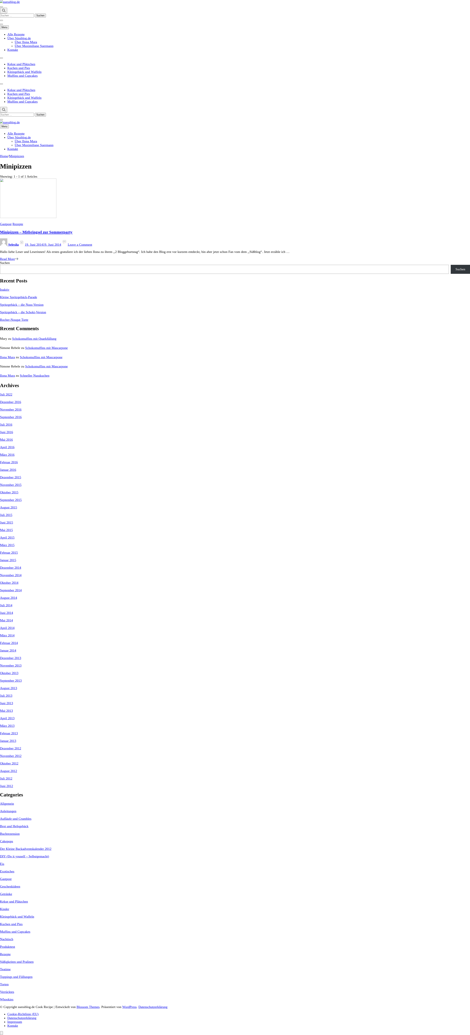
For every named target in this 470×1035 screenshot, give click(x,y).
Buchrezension (10, 834)
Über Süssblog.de (19, 38)
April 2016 (7, 447)
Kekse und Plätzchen (21, 64)
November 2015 (10, 485)
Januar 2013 (8, 741)
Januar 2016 (8, 470)
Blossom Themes (88, 1007)
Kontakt (12, 50)
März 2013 (7, 726)
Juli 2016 (6, 424)
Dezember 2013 (10, 658)
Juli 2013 (6, 695)
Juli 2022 (6, 394)
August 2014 (8, 598)
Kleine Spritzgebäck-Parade (18, 297)
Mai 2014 (6, 620)
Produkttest (7, 947)
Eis (2, 864)
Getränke (6, 894)
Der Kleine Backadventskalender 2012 (25, 849)
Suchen (5, 263)
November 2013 (10, 665)
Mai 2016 (6, 439)
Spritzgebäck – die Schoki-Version (23, 312)
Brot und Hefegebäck (14, 826)
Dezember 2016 (10, 402)
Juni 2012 (6, 786)
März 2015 (7, 545)
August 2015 (8, 507)
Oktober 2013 (9, 673)
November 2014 (10, 575)
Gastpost (6, 224)
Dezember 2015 (10, 477)
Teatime (5, 969)
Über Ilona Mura (26, 42)
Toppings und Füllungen (16, 977)
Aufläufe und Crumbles (15, 819)
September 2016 (11, 417)
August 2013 (8, 688)
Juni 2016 (6, 432)
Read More (7, 259)
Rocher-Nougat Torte (14, 320)
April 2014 (7, 628)
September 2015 (11, 500)
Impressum (14, 1022)
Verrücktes (7, 992)
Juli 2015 (6, 515)
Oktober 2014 (9, 583)
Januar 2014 (8, 650)
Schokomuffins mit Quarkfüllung (34, 338)
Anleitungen (8, 811)
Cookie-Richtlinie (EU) (23, 1014)
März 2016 (7, 455)
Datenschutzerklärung (152, 1007)
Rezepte (17, 224)
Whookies (6, 999)
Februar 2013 (9, 733)
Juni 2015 (6, 522)
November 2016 (10, 409)
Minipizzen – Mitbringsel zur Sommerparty (36, 232)
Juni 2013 (6, 703)
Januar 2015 (8, 560)
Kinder (4, 909)
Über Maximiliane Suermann (34, 46)
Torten (4, 984)
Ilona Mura (7, 357)
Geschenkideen (10, 886)
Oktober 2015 (9, 492)
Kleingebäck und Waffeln (24, 72)
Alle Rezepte (16, 34)
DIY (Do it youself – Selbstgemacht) (24, 856)
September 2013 (11, 680)
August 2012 (8, 771)
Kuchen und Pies (18, 68)
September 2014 (11, 590)
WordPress (129, 1007)
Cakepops (6, 841)
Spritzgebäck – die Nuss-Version (22, 304)
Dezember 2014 (10, 567)
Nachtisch (6, 939)
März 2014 (7, 635)
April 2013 (7, 718)
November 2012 (10, 756)
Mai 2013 (6, 711)
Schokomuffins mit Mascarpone (46, 348)
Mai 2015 (6, 530)
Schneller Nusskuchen (34, 375)
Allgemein (7, 803)
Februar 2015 (9, 552)
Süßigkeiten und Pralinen (17, 962)
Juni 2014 (6, 613)
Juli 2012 (6, 778)
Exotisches (7, 871)
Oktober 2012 (9, 763)
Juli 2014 (6, 605)
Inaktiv (4, 289)
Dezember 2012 (10, 748)
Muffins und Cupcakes (22, 75)
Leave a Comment (80, 244)
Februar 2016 (9, 462)
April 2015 (7, 537)
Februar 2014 (9, 643)
